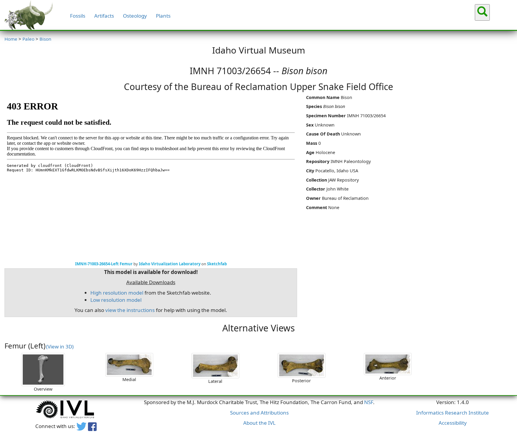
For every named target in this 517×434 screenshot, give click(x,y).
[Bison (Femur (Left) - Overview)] (43, 369)
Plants (163, 15)
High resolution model (116, 292)
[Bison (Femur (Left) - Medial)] (129, 365)
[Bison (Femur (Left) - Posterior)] (301, 365)
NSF (368, 402)
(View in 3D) (60, 346)
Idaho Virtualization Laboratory (169, 264)
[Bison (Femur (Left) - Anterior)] (387, 364)
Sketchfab (217, 264)
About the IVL (259, 422)
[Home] (28, 15)
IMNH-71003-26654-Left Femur (104, 264)
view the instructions (130, 310)
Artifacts (104, 15)
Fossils (77, 15)
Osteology (135, 15)
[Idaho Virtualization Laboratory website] (66, 409)
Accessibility (453, 422)
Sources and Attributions (259, 412)
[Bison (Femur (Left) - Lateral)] (215, 365)
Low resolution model (116, 299)
